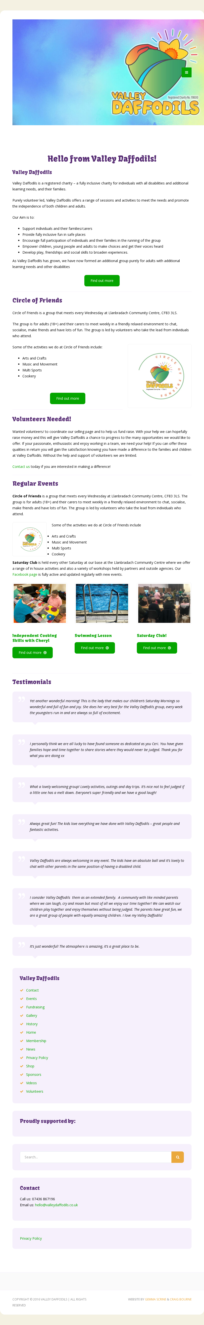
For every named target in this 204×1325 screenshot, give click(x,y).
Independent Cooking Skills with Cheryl (34, 638)
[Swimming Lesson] (102, 603)
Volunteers (34, 1091)
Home (31, 1032)
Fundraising (35, 1007)
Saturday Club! (152, 635)
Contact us (21, 466)
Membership (36, 1040)
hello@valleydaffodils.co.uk (56, 1205)
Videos (31, 1083)
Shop (30, 1066)
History (32, 1024)
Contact (32, 990)
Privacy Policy (37, 1057)
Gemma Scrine (155, 1299)
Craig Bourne (181, 1299)
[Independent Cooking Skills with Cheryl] (40, 603)
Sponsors (33, 1074)
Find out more (102, 280)
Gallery (31, 1015)
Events (31, 998)
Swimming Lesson (93, 635)
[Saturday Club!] (164, 603)
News (30, 1049)
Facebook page (24, 574)
